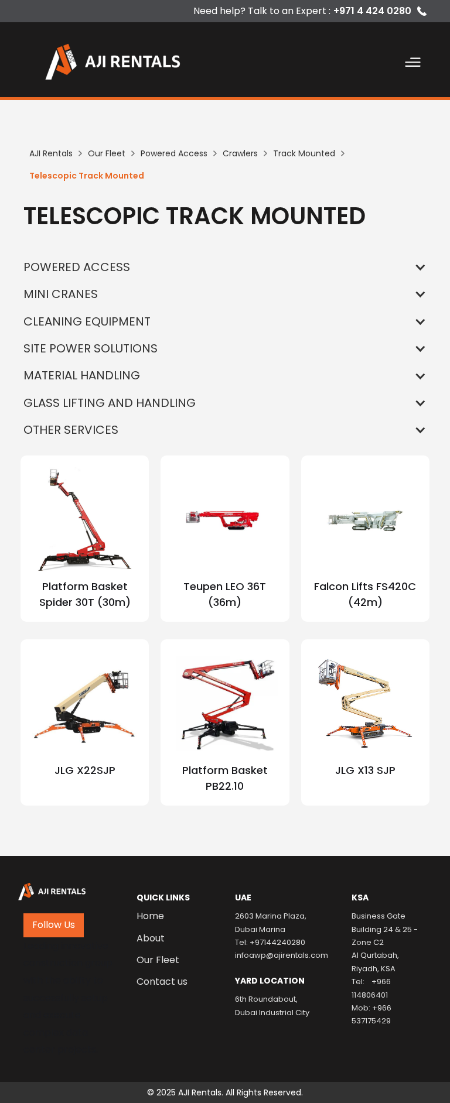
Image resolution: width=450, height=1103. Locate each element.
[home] (127, 59)
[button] (413, 64)
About (151, 938)
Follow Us (53, 924)
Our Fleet (158, 960)
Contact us (162, 981)
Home (150, 916)
